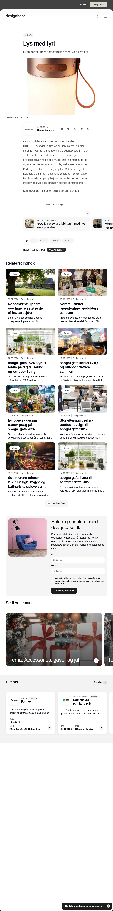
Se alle (98, 682)
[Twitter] (75, 129)
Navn (53, 554)
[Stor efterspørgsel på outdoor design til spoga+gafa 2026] (82, 412)
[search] (98, 16)
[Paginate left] (8, 639)
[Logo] (15, 16)
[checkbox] (52, 581)
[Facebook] (61, 129)
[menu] (105, 16)
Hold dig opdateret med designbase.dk (84, 906)
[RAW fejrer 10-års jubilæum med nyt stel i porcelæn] (56, 224)
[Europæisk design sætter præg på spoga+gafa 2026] (30, 412)
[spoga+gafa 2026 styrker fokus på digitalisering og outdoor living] (30, 355)
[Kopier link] (88, 129)
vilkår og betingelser (69, 581)
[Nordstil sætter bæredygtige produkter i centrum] (82, 296)
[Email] (81, 129)
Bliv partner (98, 5)
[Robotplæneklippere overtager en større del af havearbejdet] (30, 296)
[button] (87, 213)
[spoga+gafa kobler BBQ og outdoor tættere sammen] (82, 355)
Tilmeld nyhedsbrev (64, 590)
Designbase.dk (45, 130)
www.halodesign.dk (56, 204)
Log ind (82, 5)
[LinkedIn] (68, 129)
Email (53, 565)
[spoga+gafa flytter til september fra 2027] (82, 467)
